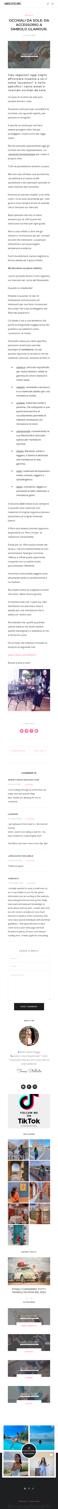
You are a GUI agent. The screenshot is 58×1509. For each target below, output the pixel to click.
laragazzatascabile (12, 4)
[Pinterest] (29, 1086)
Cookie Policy (23, 1501)
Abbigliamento (29, 1326)
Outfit (29, 1404)
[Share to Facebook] (22, 731)
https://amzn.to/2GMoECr (22, 654)
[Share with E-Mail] (36, 731)
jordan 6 (13, 878)
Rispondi (28, 785)
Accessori (29, 14)
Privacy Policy (34, 1501)
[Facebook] (23, 1086)
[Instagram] (35, 1086)
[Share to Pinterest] (31, 731)
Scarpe (29, 1378)
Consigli (29, 1352)
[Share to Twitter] (26, 731)
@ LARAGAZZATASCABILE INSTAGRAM (29, 1451)
